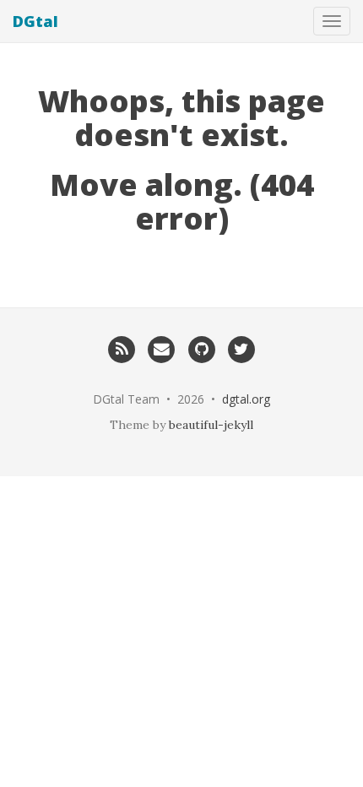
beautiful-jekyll (211, 424)
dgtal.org (246, 399)
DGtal (35, 21)
